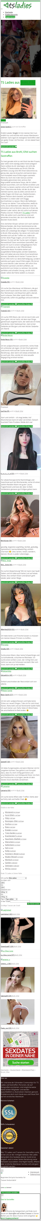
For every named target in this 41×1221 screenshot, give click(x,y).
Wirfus (11, 868)
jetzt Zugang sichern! (9, 1218)
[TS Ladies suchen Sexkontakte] (17, 8)
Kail (9, 848)
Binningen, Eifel (14, 821)
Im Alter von (5, 880)
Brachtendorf (13, 836)
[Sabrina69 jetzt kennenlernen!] (17, 992)
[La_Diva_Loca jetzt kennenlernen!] (7, 951)
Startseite (9, 12)
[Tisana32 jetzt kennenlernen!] (5, 306)
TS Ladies (26, 213)
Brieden (11, 830)
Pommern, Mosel (15, 854)
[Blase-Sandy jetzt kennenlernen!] (6, 690)
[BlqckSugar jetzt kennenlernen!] (20, 536)
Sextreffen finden (24, 304)
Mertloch (12, 860)
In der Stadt (5, 901)
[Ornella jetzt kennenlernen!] (4, 645)
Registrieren (10, 17)
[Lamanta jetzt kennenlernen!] (5, 786)
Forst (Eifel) (12, 815)
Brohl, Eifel (20, 282)
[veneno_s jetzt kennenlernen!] (5, 959)
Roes (10, 827)
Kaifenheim (12, 845)
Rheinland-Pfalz (28, 1070)
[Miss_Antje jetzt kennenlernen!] (6, 560)
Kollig (10, 851)
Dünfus (11, 824)
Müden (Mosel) (14, 857)
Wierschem (12, 842)
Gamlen (11, 863)
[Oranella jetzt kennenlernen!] (5, 278)
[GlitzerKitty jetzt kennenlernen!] (6, 671)
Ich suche (4, 878)
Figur (3, 899)
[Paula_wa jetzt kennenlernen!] (17, 1024)
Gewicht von (5, 889)
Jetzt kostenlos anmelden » (10, 1192)
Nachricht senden (8, 146)
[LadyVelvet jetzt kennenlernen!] (6, 910)
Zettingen (12, 866)
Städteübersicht (11, 14)
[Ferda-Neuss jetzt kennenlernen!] (7, 335)
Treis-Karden (13, 833)
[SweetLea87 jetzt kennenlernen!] (17, 942)
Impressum (34, 1172)
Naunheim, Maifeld (15, 839)
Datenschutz (35, 1174)
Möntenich (12, 812)
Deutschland (15, 1070)
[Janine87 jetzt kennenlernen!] (19, 757)
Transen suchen (34, 904)
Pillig (10, 818)
